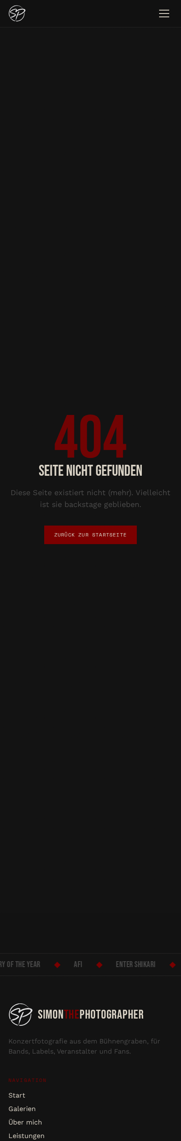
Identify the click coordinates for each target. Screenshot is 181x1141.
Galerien (22, 1109)
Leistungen (26, 1136)
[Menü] (164, 13)
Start (16, 1095)
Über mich (25, 1122)
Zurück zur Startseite (90, 534)
